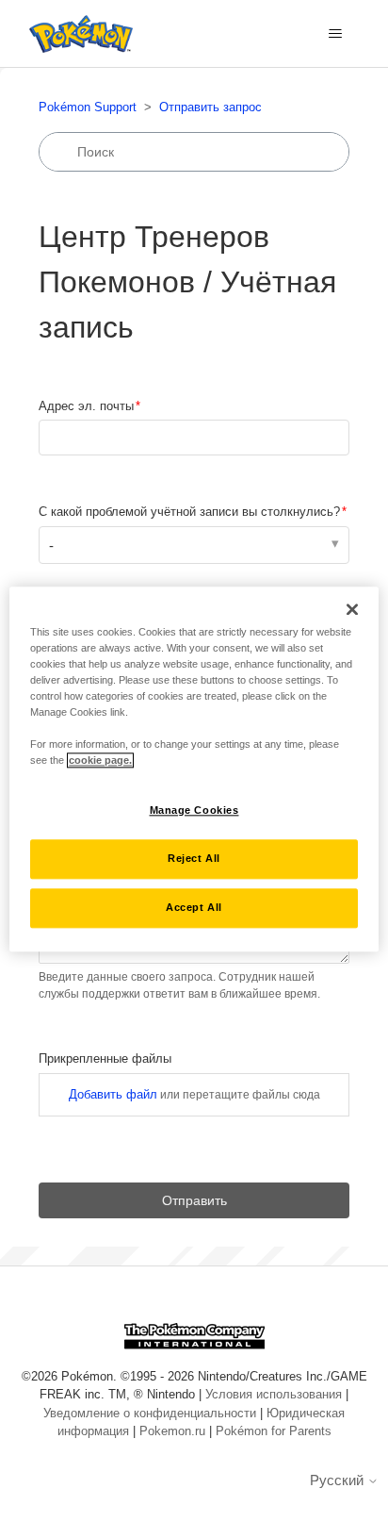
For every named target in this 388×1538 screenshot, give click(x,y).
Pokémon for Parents (273, 1431)
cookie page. (100, 760)
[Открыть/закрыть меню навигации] (334, 34)
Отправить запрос (210, 107)
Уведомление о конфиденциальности (149, 1413)
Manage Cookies (194, 810)
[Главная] (76, 34)
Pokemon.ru (172, 1431)
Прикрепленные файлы (151, 1058)
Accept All (194, 907)
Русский (338, 1480)
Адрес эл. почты (86, 406)
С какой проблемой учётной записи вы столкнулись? (189, 511)
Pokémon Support (88, 107)
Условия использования (273, 1394)
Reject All (194, 858)
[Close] (352, 609)
